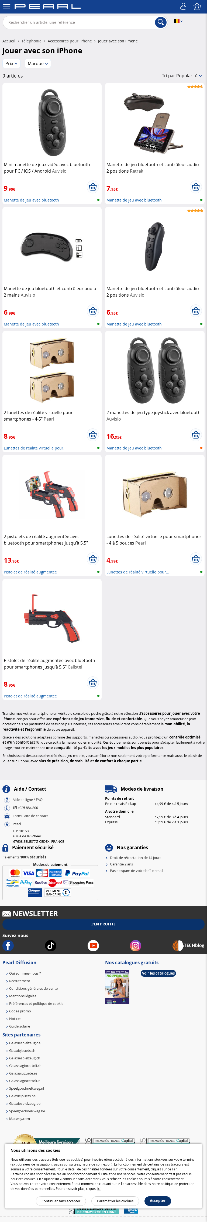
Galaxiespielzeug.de (24, 1042)
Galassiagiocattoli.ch (25, 1065)
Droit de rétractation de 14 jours (135, 857)
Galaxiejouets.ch (22, 1050)
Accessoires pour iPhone (70, 40)
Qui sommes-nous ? (25, 973)
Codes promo (20, 1011)
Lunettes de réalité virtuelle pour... (35, 448)
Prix (9, 63)
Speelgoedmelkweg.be (27, 1111)
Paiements (24, 857)
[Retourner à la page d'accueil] (47, 7)
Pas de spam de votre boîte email (136, 870)
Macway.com (19, 1118)
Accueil (9, 40)
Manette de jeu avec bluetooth (31, 200)
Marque (36, 63)
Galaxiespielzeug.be (24, 1103)
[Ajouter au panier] (93, 186)
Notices (15, 1018)
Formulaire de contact (30, 815)
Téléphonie (31, 40)
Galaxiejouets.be (22, 1095)
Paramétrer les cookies (115, 1200)
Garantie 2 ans (121, 864)
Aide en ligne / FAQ (28, 799)
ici (99, 1188)
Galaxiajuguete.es (23, 1073)
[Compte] (184, 7)
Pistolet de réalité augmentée (30, 572)
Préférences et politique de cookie (36, 1003)
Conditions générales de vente (33, 988)
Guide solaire (19, 1026)
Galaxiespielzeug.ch (24, 1058)
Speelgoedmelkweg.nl (26, 1088)
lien (174, 1169)
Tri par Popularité (180, 76)
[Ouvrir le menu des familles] (6, 7)
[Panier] (197, 7)
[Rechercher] (161, 22)
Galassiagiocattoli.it (24, 1080)
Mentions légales (22, 995)
